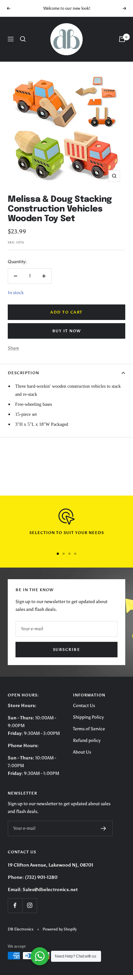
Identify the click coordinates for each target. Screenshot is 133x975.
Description (23, 373)
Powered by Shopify (60, 929)
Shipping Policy (88, 717)
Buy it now (66, 331)
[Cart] (122, 39)
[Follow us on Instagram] (29, 905)
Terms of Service (89, 729)
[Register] (103, 828)
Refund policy (86, 740)
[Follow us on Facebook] (15, 905)
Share (13, 348)
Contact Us (84, 705)
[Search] (23, 39)
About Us (82, 752)
